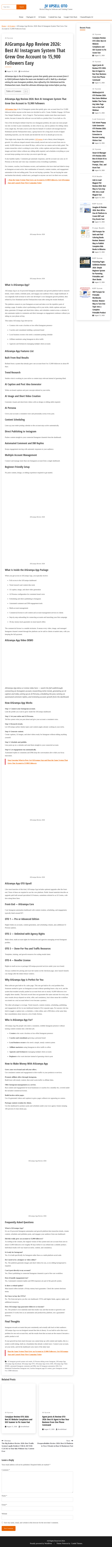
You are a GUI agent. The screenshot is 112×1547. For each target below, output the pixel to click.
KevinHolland (24, 71)
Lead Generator (98, 119)
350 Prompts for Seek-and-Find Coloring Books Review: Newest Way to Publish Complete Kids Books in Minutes (99, 240)
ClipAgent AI (30, 17)
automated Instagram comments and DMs (23, 1366)
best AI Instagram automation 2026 (48, 1366)
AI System (42, 17)
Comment (6, 1470)
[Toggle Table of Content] (24, 91)
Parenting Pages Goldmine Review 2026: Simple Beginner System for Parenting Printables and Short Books (99, 270)
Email (4, 1505)
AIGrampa (39, 139)
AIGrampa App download (13, 1364)
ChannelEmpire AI (86, 17)
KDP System (97, 204)
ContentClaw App (54, 17)
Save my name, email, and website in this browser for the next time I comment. (31, 1523)
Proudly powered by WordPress (41, 1543)
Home (21, 17)
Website (4, 1514)
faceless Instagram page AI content (41, 1368)
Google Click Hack (70, 17)
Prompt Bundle (98, 228)
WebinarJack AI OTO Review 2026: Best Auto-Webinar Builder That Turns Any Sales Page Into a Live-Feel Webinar (99, 101)
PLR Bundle (97, 176)
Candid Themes (76, 1543)
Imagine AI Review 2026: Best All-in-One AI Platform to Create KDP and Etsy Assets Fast (99, 213)
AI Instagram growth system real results (20, 1361)
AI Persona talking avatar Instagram (44, 1361)
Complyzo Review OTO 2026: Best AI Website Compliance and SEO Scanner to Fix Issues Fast (18, 1419)
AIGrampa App (61, 1361)
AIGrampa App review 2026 (44, 1364)
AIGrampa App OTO (28, 1364)
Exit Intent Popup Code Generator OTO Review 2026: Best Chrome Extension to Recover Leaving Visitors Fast (99, 131)
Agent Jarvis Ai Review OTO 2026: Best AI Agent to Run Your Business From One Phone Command (55, 1420)
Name (4, 1496)
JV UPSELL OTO (56, 6)
